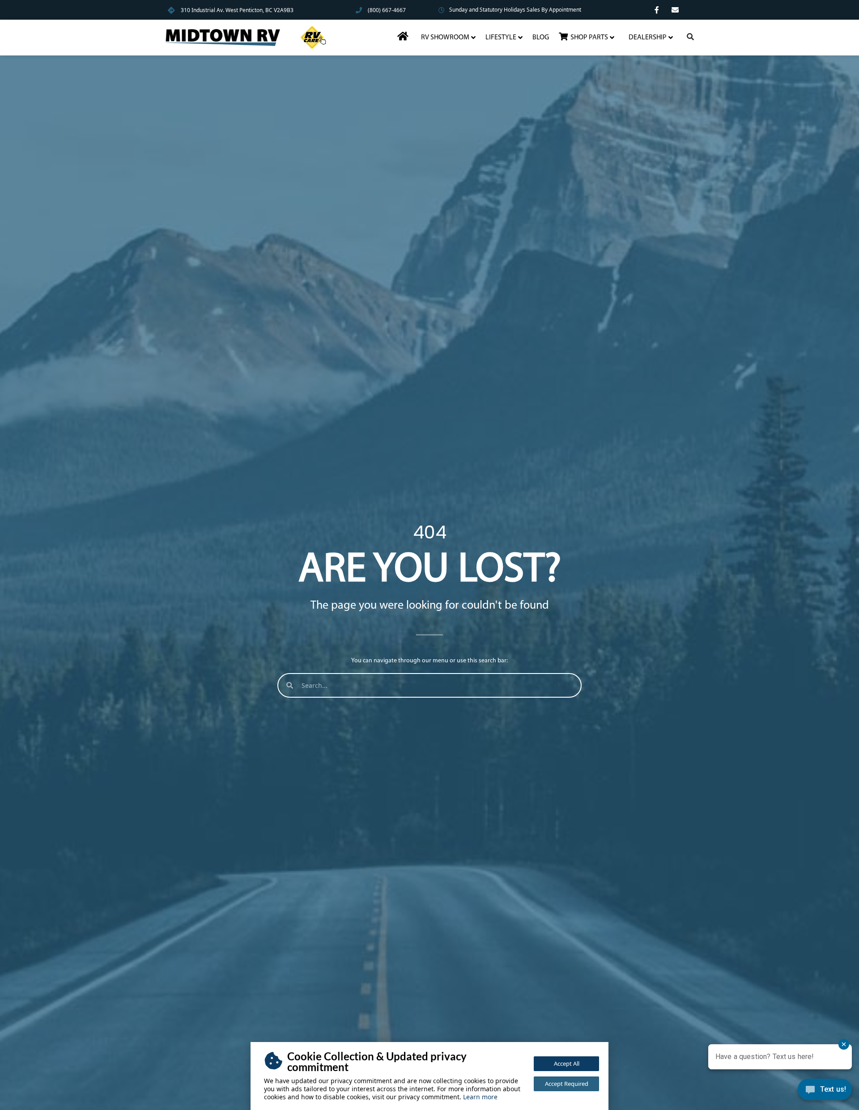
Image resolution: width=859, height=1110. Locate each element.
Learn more (480, 1097)
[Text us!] (825, 1091)
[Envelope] (675, 10)
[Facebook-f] (657, 10)
